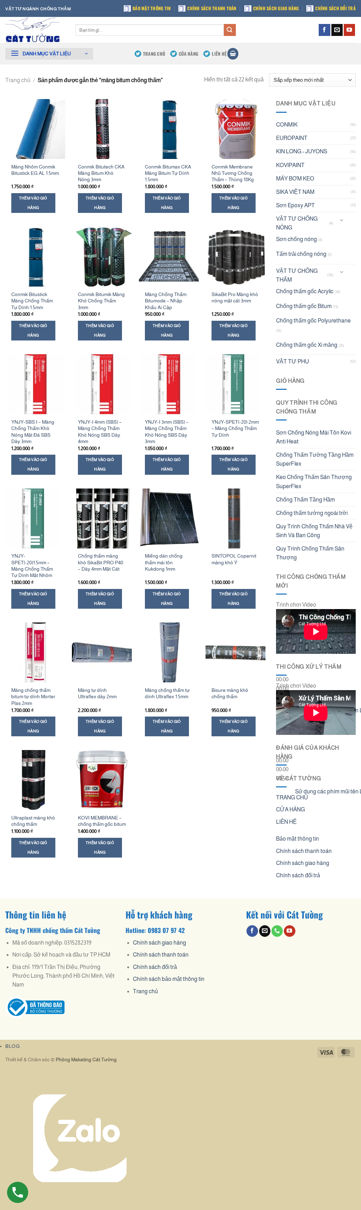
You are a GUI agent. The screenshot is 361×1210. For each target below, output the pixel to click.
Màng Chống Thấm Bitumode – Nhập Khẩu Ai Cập (165, 300)
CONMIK (287, 125)
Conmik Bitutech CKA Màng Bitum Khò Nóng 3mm (101, 173)
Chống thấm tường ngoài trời (312, 513)
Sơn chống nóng (296, 239)
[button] (49, 54)
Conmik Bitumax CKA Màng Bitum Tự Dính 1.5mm (168, 173)
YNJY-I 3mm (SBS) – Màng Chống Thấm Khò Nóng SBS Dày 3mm (167, 431)
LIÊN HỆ (219, 53)
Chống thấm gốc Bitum (304, 306)
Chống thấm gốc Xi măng (306, 345)
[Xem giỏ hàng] (232, 53)
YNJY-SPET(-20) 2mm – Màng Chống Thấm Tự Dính (235, 428)
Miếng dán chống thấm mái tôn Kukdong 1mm (164, 562)
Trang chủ (17, 80)
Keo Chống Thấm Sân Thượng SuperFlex (314, 481)
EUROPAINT (291, 138)
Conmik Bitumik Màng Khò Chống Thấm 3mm (101, 300)
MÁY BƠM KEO (295, 179)
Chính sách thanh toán (211, 8)
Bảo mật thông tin (152, 8)
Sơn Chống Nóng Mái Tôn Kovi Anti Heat (313, 437)
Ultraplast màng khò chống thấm (33, 821)
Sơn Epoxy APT (295, 205)
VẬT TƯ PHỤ (292, 361)
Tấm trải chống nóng (301, 254)
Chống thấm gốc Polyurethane (313, 321)
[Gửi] (230, 30)
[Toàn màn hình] (283, 727)
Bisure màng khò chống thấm (230, 693)
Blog (12, 1046)
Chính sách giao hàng (276, 8)
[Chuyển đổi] (341, 220)
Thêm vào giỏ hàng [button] (33, 203)
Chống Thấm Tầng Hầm (305, 500)
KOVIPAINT (290, 165)
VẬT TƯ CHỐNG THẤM (297, 275)
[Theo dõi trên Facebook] (324, 30)
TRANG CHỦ (154, 53)
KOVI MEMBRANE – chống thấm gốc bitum (102, 821)
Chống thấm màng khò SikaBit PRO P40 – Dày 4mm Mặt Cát (100, 562)
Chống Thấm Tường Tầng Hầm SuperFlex (315, 459)
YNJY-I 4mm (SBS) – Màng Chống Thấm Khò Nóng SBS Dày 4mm (100, 431)
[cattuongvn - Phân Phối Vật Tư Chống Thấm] (35, 30)
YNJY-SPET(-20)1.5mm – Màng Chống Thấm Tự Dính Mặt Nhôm (32, 565)
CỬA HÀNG (188, 53)
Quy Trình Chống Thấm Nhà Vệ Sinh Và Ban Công (314, 530)
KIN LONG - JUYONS (301, 151)
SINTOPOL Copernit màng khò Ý (234, 559)
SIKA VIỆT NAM (295, 192)
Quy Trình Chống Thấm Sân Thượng (310, 553)
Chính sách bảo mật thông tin (168, 979)
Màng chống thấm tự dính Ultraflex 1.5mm (167, 693)
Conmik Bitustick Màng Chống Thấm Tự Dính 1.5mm (32, 300)
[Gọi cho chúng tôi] (277, 931)
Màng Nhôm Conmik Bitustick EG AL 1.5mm (35, 170)
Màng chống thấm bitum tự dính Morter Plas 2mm (33, 696)
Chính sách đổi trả (335, 8)
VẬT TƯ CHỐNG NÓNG (297, 223)
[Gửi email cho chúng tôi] (337, 30)
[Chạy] (283, 663)
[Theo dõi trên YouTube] (349, 30)
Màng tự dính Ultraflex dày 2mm (97, 693)
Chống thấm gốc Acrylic (305, 291)
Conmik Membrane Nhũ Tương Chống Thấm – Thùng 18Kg (233, 173)
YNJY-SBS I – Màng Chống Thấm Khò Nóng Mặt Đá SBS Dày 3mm (32, 431)
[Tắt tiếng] (283, 708)
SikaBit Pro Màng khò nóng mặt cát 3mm (235, 297)
